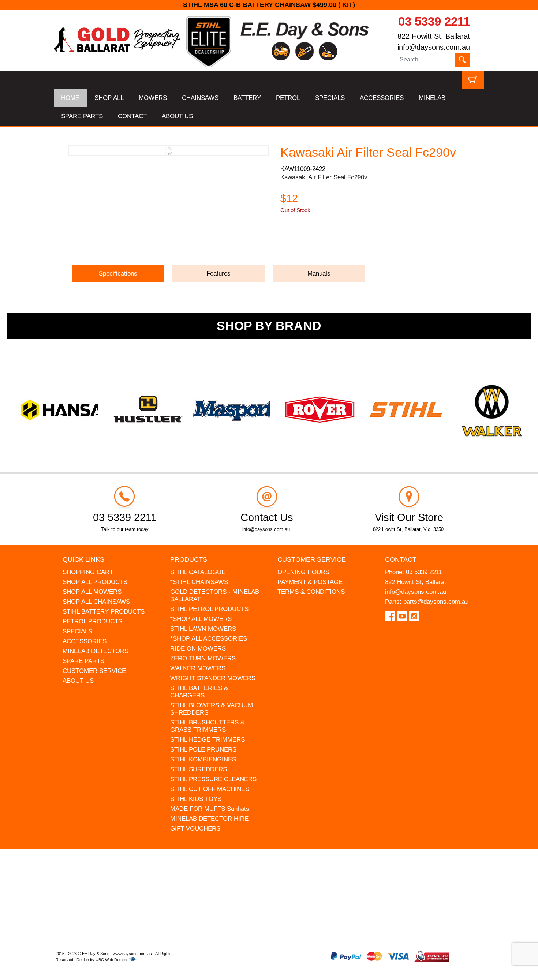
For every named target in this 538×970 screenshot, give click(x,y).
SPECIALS (330, 97)
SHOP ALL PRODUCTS (95, 581)
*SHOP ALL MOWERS (201, 618)
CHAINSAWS (200, 97)
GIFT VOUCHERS (195, 828)
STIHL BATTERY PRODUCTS (104, 611)
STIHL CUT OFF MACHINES (209, 789)
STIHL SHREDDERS (198, 769)
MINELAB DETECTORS (95, 651)
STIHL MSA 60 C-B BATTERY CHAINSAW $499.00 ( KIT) (250, 4)
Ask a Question (315, 243)
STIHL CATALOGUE (197, 572)
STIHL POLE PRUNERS (203, 749)
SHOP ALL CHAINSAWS (96, 601)
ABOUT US (177, 116)
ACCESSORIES (382, 97)
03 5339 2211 (434, 21)
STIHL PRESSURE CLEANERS (213, 779)
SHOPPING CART (88, 572)
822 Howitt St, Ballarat (433, 36)
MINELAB (432, 97)
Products (188, 559)
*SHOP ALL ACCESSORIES (208, 638)
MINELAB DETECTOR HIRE (209, 818)
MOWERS (153, 97)
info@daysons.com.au (433, 47)
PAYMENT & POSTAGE (310, 581)
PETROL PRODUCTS (92, 621)
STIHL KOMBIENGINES (203, 759)
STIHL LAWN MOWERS (203, 628)
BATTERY (247, 97)
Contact (400, 559)
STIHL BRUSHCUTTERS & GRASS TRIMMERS (207, 726)
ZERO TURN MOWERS (203, 658)
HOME (70, 97)
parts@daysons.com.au (435, 601)
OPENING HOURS (303, 572)
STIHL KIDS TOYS (195, 798)
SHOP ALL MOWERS (92, 591)
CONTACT (132, 116)
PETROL (288, 97)
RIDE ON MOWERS (198, 648)
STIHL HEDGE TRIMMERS (207, 739)
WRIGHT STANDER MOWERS (212, 678)
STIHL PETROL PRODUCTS (209, 609)
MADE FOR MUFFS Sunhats (209, 808)
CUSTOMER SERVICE (94, 670)
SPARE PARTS (82, 116)
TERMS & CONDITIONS (311, 591)
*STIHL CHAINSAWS (199, 581)
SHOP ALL (109, 97)
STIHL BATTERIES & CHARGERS (199, 692)
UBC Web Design (111, 960)
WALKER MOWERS (197, 668)
